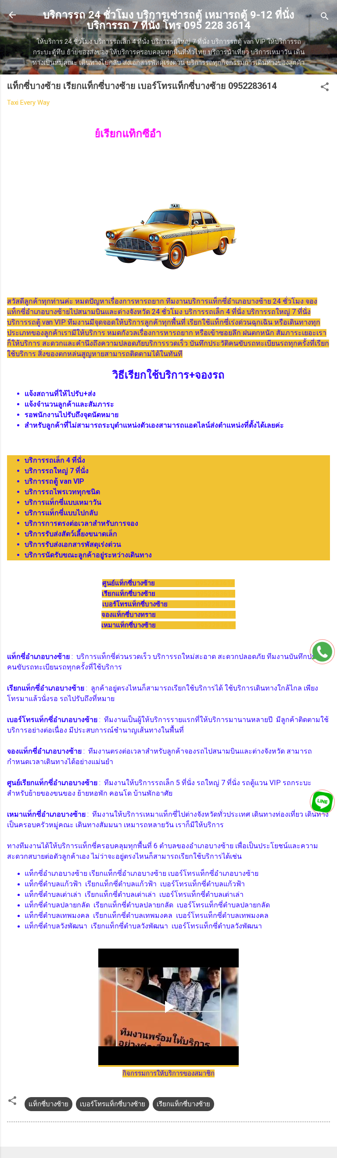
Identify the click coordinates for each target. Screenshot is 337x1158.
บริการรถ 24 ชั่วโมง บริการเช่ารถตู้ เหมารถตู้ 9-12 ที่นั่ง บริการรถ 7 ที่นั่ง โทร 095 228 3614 (168, 20)
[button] (324, 88)
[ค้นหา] (324, 17)
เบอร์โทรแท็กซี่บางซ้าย (112, 1104)
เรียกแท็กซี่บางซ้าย (183, 1104)
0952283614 (215, 583)
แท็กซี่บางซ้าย (48, 1104)
